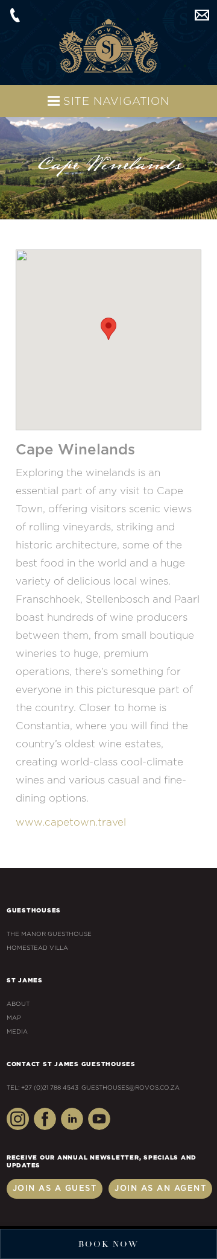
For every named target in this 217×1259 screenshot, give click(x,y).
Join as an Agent (160, 1189)
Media (17, 1032)
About (18, 1004)
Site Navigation (114, 101)
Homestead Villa (37, 948)
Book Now (108, 1244)
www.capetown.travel (71, 822)
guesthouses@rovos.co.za (202, 15)
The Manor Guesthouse (49, 934)
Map (14, 1018)
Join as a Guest (55, 1189)
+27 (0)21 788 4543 (15, 15)
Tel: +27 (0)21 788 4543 (42, 1088)
